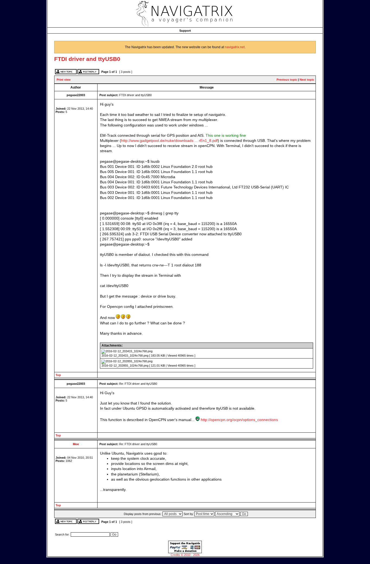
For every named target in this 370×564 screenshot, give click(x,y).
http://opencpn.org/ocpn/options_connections (239, 420)
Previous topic (287, 79)
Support (185, 30)
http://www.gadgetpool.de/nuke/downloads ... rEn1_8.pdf (169, 141)
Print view (64, 79)
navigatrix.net (235, 47)
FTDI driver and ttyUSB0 (87, 59)
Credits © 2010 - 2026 (185, 554)
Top (58, 375)
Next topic (307, 79)
